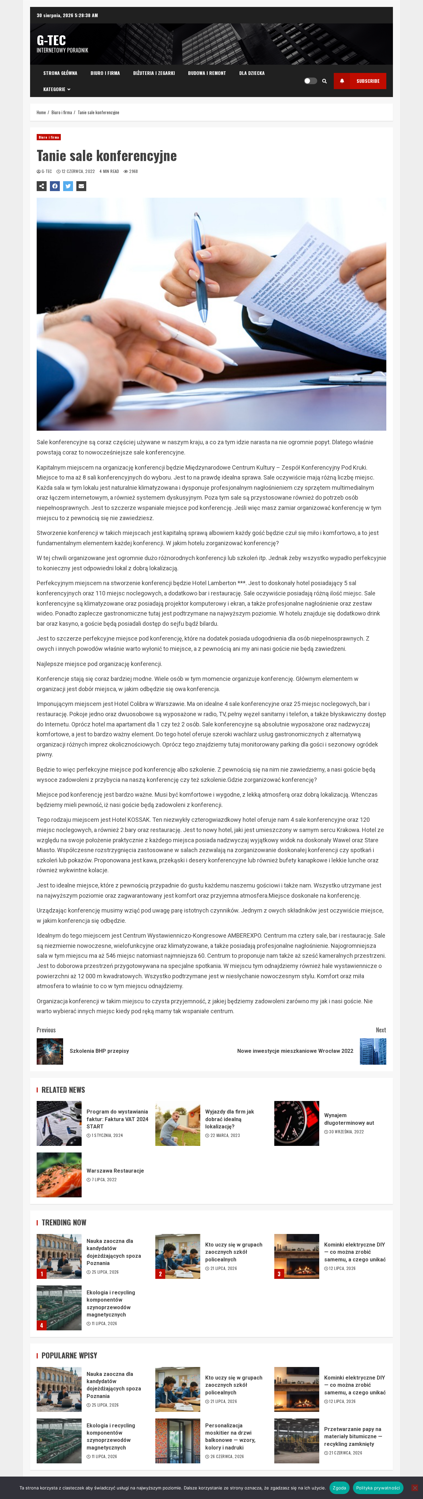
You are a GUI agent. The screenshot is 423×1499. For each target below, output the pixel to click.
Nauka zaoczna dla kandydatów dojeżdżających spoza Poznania (59, 1256)
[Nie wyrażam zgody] (414, 1487)
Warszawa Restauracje (59, 1174)
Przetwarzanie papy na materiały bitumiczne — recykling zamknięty (296, 1440)
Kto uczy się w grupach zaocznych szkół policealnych (177, 1256)
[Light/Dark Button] (310, 81)
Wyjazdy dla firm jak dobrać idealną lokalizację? (177, 1123)
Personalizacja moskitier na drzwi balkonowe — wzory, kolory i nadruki (177, 1440)
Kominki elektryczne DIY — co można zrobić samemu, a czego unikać (296, 1256)
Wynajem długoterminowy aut (296, 1123)
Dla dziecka (252, 72)
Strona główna (60, 72)
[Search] (324, 81)
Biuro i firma (105, 72)
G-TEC (51, 39)
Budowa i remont (207, 72)
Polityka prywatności (378, 1487)
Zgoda (339, 1487)
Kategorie (54, 88)
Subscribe (368, 80)
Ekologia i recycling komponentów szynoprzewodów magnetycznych (59, 1307)
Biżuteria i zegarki (154, 72)
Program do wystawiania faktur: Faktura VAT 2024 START (59, 1123)
